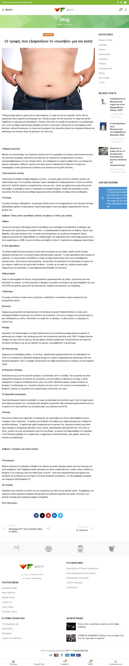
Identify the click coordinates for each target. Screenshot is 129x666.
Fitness (102, 49)
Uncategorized (105, 68)
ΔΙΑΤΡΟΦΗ (68, 24)
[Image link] (32, 566)
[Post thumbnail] (103, 107)
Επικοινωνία (71, 587)
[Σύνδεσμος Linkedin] (54, 515)
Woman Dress (8, 597)
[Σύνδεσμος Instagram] (121, 2)
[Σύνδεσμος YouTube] (125, 2)
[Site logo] (64, 10)
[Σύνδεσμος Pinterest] (48, 515)
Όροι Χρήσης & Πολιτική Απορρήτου (82, 568)
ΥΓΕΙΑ (102, 83)
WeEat (102, 73)
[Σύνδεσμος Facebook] (118, 2)
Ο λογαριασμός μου (10, 624)
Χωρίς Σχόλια (115, 117)
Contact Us (7, 602)
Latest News (7, 607)
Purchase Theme (9, 612)
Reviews (102, 64)
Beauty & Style (105, 40)
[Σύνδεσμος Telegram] (60, 515)
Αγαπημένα (7, 633)
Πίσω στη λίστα (48, 528)
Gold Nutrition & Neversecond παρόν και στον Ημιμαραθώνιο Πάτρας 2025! (117, 104)
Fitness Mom (104, 54)
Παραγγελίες (7, 629)
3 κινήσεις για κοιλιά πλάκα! (24, 449)
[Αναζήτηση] (125, 9)
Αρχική (59, 24)
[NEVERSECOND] (17, 548)
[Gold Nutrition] (48, 548)
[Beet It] (112, 548)
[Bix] (80, 548)
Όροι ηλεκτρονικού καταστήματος (81, 573)
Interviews (103, 59)
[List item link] (32, 574)
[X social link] (42, 515)
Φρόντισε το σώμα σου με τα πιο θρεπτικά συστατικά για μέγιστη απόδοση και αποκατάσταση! (118, 156)
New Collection (8, 593)
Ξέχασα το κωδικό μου (12, 638)
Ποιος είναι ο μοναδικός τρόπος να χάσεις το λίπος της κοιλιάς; (42, 216)
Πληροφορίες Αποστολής (77, 578)
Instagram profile (9, 588)
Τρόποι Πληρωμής (74, 583)
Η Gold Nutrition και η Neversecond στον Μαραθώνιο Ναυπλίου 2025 (118, 129)
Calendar (103, 45)
